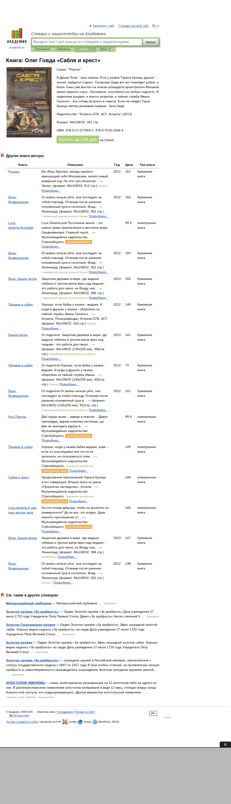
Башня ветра (18, 335)
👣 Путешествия (19, 715)
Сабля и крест (18, 477)
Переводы (63, 49)
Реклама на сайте (84, 711)
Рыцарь (14, 171)
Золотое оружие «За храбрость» (32, 611)
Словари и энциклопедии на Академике (68, 34)
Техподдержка (65, 711)
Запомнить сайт (103, 25)
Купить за (78, 139)
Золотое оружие (19, 642)
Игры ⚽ (105, 49)
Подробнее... (51, 190)
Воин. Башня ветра (22, 279)
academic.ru (16, 47)
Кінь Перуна (17, 416)
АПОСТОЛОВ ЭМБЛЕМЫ (25, 683)
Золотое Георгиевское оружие (30, 624)
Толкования (41, 49)
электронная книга (79, 242)
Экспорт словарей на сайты (22, 721)
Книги (84, 49)
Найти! (151, 42)
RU (154, 25)
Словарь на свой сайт (134, 25)
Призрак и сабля (20, 304)
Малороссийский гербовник (28, 603)
